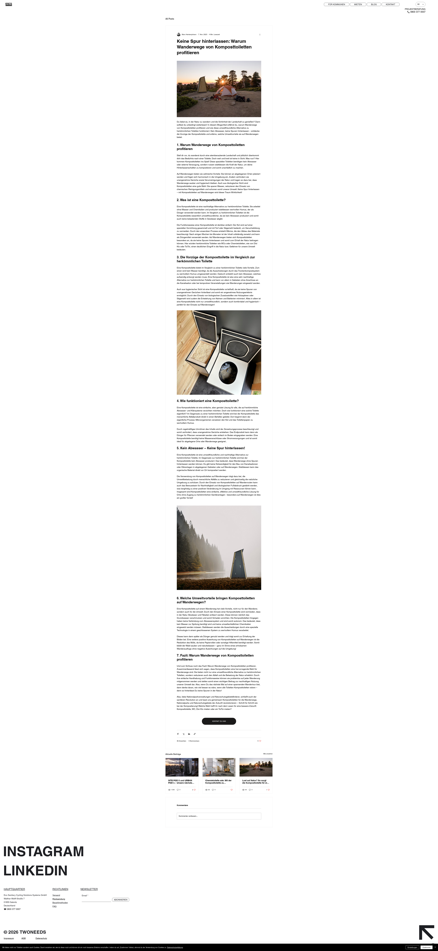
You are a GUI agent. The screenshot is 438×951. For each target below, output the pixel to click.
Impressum (9, 938)
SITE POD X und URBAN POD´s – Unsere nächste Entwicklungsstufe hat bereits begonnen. (180, 781)
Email (84, 896)
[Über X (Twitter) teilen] (183, 734)
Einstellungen (412, 947)
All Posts (169, 18)
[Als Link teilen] (195, 734)
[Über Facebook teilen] (178, 734)
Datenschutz (41, 938)
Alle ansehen (268, 754)
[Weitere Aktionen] (259, 34)
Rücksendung (58, 899)
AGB (23, 938)
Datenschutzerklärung (175, 947)
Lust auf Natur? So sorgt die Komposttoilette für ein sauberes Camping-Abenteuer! (255, 781)
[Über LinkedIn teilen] (189, 734)
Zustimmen (426, 947)
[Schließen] (435, 947)
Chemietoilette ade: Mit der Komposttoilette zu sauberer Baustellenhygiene (219, 781)
